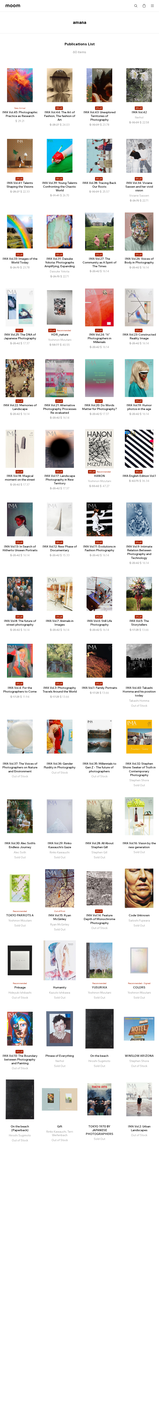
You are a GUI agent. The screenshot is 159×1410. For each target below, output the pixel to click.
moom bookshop (12, 5)
